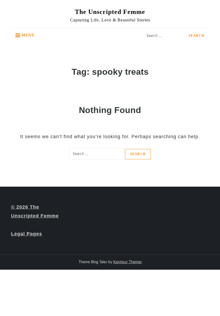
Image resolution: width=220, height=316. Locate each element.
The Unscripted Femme (110, 11)
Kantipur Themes (127, 262)
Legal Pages (26, 233)
